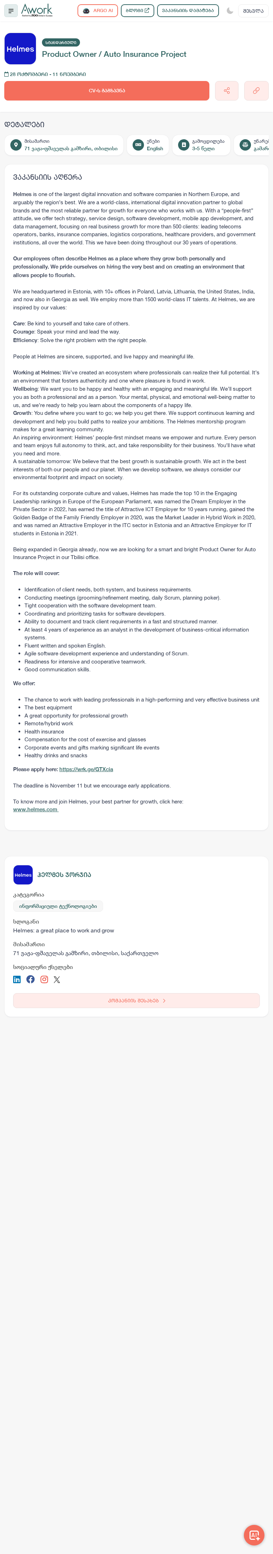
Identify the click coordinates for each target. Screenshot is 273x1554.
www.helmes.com (36, 809)
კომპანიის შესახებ (134, 1000)
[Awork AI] (254, 1535)
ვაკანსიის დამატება (188, 10)
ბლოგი (135, 10)
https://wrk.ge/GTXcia (86, 769)
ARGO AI (102, 10)
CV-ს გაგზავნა (107, 90)
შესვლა (253, 11)
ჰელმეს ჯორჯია (64, 874)
